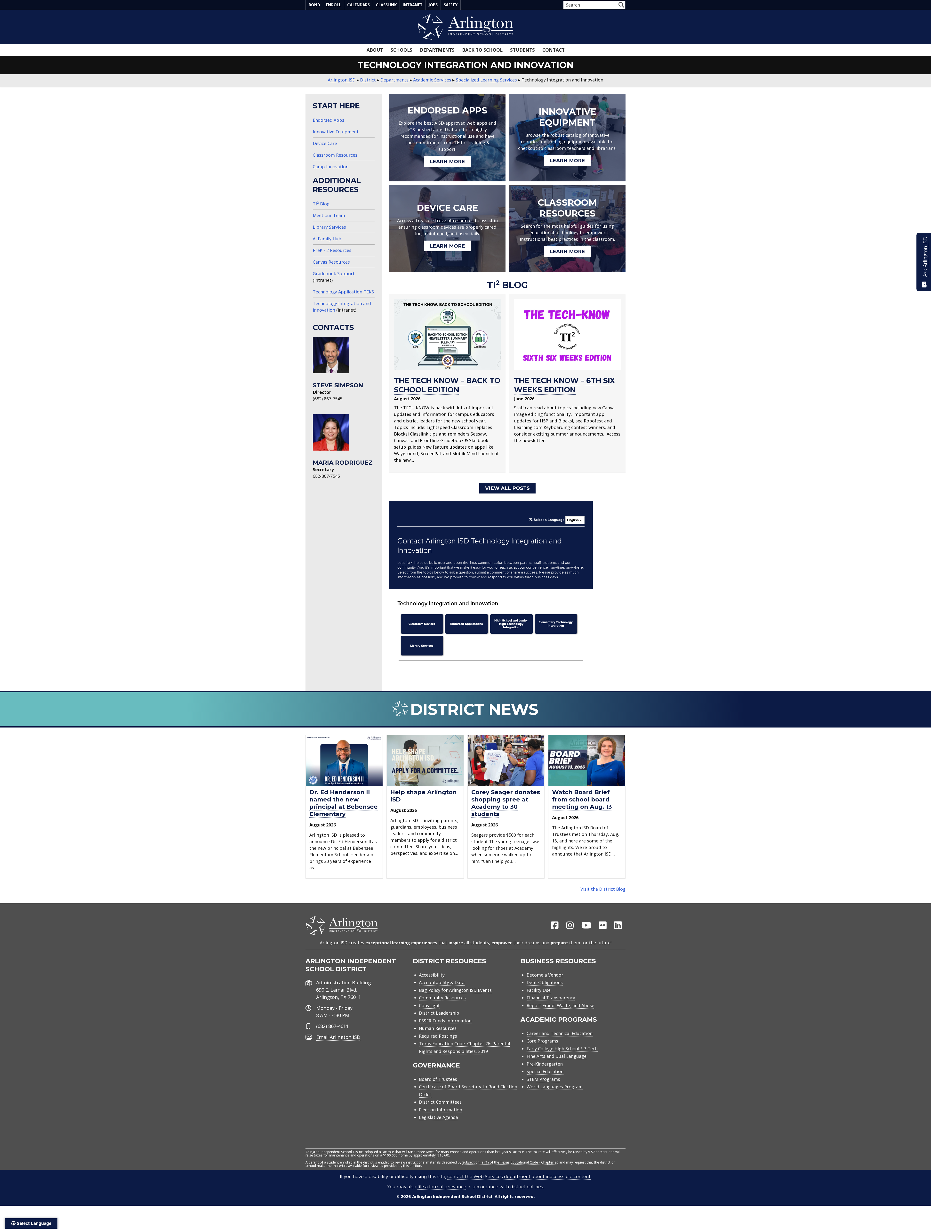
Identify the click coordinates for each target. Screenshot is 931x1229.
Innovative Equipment (336, 132)
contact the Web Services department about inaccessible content (519, 1176)
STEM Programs (543, 1079)
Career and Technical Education (560, 1033)
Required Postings (438, 1036)
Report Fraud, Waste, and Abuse (560, 1005)
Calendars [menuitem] (358, 5)
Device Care (325, 143)
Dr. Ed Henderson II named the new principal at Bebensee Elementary (343, 803)
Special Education (545, 1071)
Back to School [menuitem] (482, 50)
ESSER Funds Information (445, 1021)
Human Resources (438, 1028)
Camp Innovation (330, 167)
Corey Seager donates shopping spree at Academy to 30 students (505, 803)
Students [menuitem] (522, 50)
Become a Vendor (545, 975)
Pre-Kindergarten (545, 1064)
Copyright (429, 1005)
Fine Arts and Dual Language (556, 1056)
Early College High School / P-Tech (562, 1048)
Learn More (447, 161)
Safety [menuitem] (450, 5)
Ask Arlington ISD (925, 257)
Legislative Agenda (438, 1117)
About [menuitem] (375, 50)
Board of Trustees (438, 1079)
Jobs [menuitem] (433, 5)
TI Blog (321, 204)
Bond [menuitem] (314, 5)
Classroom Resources (335, 155)
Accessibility (432, 975)
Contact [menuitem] (553, 50)
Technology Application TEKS (343, 292)
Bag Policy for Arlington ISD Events (455, 990)
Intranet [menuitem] (413, 5)
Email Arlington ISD (338, 1037)
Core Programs (542, 1041)
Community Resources (442, 998)
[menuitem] (554, 926)
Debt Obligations (545, 982)
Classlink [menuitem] (386, 5)
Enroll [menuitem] (333, 5)
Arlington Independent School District (452, 1196)
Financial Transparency (551, 998)
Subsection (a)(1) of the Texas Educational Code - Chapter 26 (510, 1162)
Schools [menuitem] (401, 50)
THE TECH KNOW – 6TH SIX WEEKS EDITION (564, 385)
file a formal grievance (441, 1186)
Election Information (440, 1110)
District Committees (440, 1102)
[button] (621, 5)
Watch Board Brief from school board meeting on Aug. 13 (582, 799)
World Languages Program (555, 1087)
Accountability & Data (442, 982)
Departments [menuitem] (437, 50)
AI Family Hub (327, 239)
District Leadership (439, 1013)
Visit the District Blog (603, 889)
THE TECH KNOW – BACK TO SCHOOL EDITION (447, 385)
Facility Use (539, 990)
